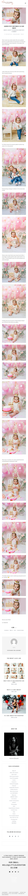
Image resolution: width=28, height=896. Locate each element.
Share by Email (20, 630)
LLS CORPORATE (14, 793)
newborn (14, 802)
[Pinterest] (15, 836)
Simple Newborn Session (14, 808)
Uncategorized (14, 819)
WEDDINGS (14, 823)
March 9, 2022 (7, 30)
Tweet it (11, 630)
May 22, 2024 (14, 684)
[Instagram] (18, 836)
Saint (14, 806)
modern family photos (14, 800)
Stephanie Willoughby (16, 30)
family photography (16, 34)
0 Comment (14, 31)
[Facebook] (9, 836)
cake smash (14, 774)
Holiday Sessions (14, 789)
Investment (5, 892)
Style (14, 811)
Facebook (6, 630)
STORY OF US (14, 810)
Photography (14, 804)
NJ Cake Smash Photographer (14, 715)
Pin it (15, 630)
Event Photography (14, 778)
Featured (22, 34)
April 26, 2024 (14, 717)
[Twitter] (12, 836)
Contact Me (23, 892)
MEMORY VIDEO (14, 796)
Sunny (14, 813)
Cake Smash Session (9, 34)
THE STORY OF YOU (14, 817)
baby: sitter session (14, 772)
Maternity (14, 795)
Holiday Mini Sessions (14, 787)
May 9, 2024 (14, 691)
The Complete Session (14, 815)
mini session (14, 798)
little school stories (14, 791)
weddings (14, 821)
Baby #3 (14, 770)
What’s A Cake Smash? (14, 689)
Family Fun (14, 782)
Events (14, 780)
